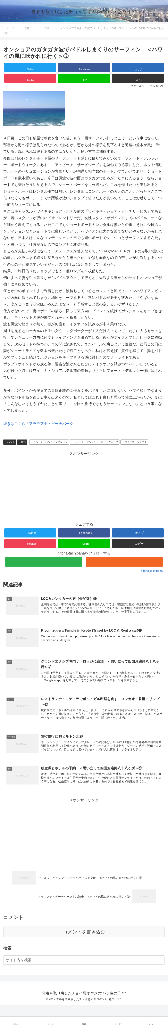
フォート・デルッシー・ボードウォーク (96, 442)
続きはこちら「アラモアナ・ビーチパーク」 (40, 424)
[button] (138, 78)
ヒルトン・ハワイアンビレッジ (50, 442)
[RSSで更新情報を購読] (124, 562)
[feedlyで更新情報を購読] (43, 562)
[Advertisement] (84, 485)
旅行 (23, 442)
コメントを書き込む (84, 931)
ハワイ (11, 442)
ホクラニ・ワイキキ (136, 442)
